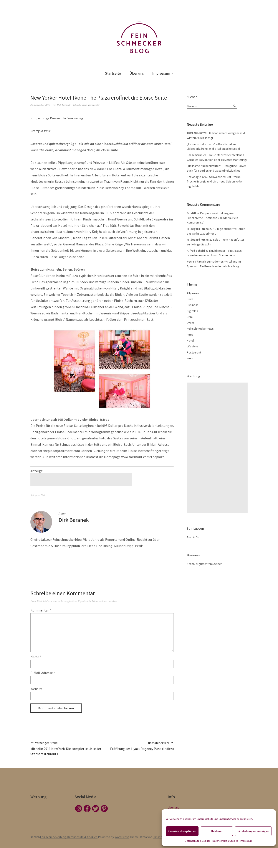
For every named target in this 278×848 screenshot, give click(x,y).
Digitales (192, 311)
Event (190, 323)
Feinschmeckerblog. (53, 837)
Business (193, 305)
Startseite (113, 73)
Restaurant (194, 352)
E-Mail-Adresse (42, 673)
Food (190, 335)
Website (36, 689)
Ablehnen (216, 831)
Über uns (136, 73)
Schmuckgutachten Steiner (204, 564)
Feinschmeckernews (200, 328)
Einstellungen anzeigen (253, 831)
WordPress (122, 837)
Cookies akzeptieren (182, 831)
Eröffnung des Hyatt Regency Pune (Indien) (142, 746)
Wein (190, 358)
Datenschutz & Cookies (197, 840)
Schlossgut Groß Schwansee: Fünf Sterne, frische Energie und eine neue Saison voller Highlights (215, 181)
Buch (190, 299)
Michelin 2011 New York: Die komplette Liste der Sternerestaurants (65, 748)
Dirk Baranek (63, 104)
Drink (190, 317)
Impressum (246, 840)
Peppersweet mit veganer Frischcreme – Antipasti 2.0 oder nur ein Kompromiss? (212, 217)
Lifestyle (192, 346)
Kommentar (40, 610)
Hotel (43, 494)
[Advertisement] (82, 479)
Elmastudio (160, 837)
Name (35, 656)
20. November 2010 (40, 104)
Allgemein (193, 293)
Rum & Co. (193, 537)
